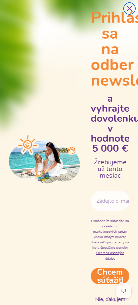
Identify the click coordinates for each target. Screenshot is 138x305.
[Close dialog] (129, 8)
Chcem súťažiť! (110, 276)
